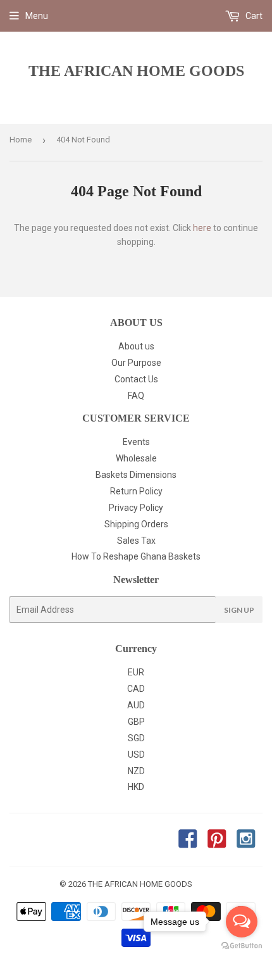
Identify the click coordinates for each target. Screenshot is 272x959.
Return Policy (136, 491)
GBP (136, 722)
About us (136, 346)
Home (20, 139)
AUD (136, 705)
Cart (253, 16)
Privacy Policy (136, 508)
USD (136, 754)
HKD (136, 787)
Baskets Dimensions (136, 475)
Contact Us (136, 379)
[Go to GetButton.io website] (241, 946)
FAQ (136, 396)
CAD (136, 689)
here (202, 228)
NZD (136, 771)
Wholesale (136, 458)
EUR (136, 672)
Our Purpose (136, 363)
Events (136, 442)
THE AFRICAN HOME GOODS (136, 70)
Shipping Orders (136, 524)
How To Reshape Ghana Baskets (136, 556)
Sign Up (239, 610)
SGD (136, 738)
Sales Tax (136, 541)
